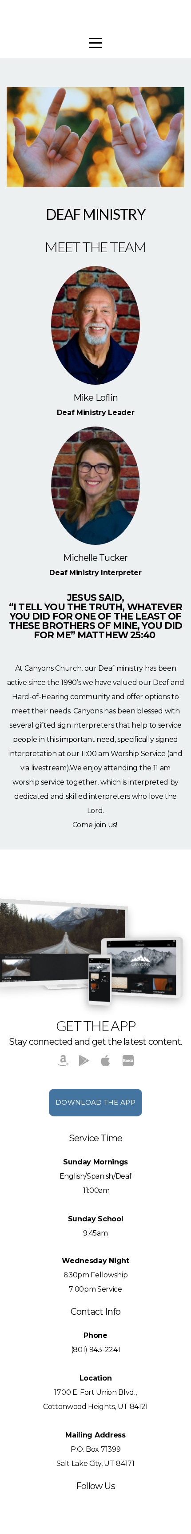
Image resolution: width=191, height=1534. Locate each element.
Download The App (95, 1102)
